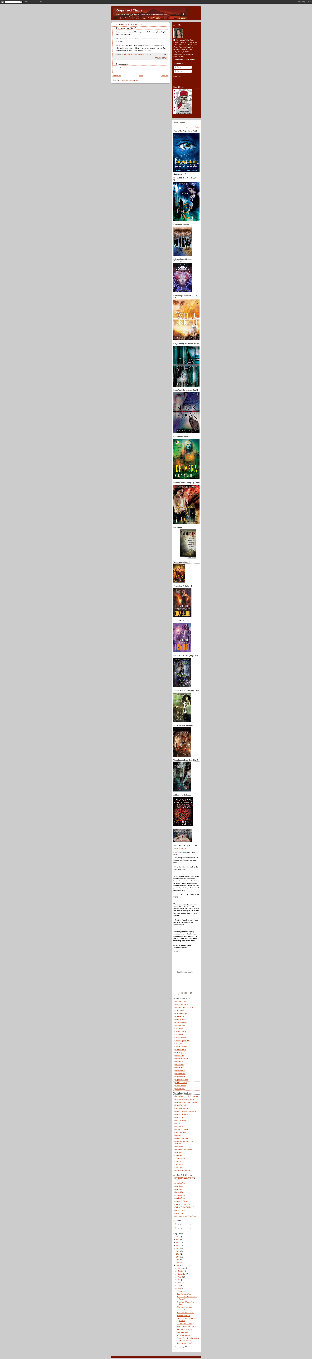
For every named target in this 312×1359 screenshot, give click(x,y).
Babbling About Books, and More (187, 1102)
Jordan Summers (181, 1047)
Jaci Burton (179, 1028)
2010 (178, 1254)
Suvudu (178, 1161)
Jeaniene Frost (180, 1038)
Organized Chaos (129, 10)
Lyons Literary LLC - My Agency (186, 1096)
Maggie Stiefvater (181, 1059)
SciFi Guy (178, 1155)
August (180, 1277)
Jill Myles (178, 1044)
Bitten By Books (181, 1105)
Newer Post (116, 76)
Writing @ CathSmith (182, 1204)
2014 (178, 1242)
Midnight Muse (180, 1210)
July (179, 1280)
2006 (178, 1266)
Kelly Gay (178, 1053)
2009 (178, 1257)
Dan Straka (179, 1186)
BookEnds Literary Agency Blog (186, 1111)
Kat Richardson (180, 1050)
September (182, 1274)
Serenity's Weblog (181, 1201)
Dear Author (179, 1117)
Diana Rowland (180, 1019)
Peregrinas (179, 1189)
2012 (178, 1248)
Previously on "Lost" (184, 1343)
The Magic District (181, 1132)
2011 (178, 1251)
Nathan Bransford (181, 1138)
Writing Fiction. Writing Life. (185, 1207)
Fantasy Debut (180, 1120)
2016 (178, 1237)
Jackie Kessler (180, 1032)
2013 (178, 1245)
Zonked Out (179, 1192)
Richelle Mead (180, 1089)
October (181, 1271)
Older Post (164, 76)
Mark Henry (179, 1065)
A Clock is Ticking (183, 1335)
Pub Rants (179, 1152)
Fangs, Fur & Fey (181, 1004)
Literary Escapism (181, 1129)
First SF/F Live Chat (184, 1329)
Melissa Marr (180, 1071)
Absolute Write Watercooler (185, 1099)
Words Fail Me (182, 1332)
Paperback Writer (181, 1080)
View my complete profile (185, 59)
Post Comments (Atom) (130, 80)
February (181, 1347)
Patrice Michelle (181, 1083)
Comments (180, 71)
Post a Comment (121, 68)
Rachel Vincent (180, 1086)
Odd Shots (179, 1146)
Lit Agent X (179, 1126)
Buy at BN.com (180, 848)
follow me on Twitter (192, 127)
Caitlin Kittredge (181, 1013)
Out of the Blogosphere (183, 1149)
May (179, 1286)
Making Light (179, 1135)
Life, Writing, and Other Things (186, 1216)
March (180, 1291)
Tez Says (178, 1167)
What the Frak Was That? (186, 1327)
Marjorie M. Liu (180, 1062)
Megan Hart (179, 1068)
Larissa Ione (179, 1056)
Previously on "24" (183, 1316)
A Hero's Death (182, 1310)
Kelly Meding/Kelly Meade (185, 40)
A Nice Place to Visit (184, 1324)
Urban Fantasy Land (182, 1170)
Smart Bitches (180, 1158)
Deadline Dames (181, 1001)
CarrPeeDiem (180, 1198)
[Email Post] (164, 54)
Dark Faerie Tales (181, 1114)
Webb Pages (179, 1213)
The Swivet (179, 1164)
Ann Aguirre (179, 1010)
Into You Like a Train (184, 1294)
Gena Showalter (181, 1023)
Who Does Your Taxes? (185, 1313)
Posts (178, 67)
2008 (178, 1260)
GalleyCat (178, 1123)
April (179, 1288)
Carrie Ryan (179, 1016)
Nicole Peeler (180, 1077)
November (181, 1268)
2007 (178, 1263)
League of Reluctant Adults (184, 1007)
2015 (178, 1239)
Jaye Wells (179, 1034)
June (180, 1283)
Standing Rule (180, 1183)
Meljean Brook (180, 1074)
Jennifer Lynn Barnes (182, 1041)
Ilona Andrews (180, 1025)
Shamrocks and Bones (185, 1307)
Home (141, 76)
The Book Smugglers (182, 1108)
